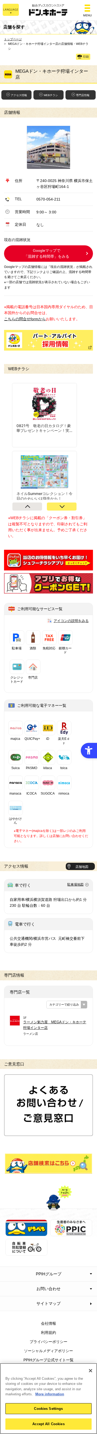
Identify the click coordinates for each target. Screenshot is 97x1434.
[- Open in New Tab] (48, 567)
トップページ (13, 39)
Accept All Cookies (48, 1424)
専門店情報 (82, 95)
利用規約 (48, 1332)
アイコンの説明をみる (71, 621)
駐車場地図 (75, 884)
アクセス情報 (19, 95)
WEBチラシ (51, 95)
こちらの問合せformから (25, 319)
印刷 (86, 57)
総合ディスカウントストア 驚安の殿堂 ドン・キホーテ (48, 10)
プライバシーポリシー (48, 1342)
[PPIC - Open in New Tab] (71, 1233)
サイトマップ (48, 1303)
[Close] (90, 1371)
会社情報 (48, 1323)
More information (49, 1394)
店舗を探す (48, 1163)
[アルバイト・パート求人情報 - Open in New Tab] (48, 340)
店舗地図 (81, 867)
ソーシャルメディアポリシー (48, 1351)
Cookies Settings (48, 1409)
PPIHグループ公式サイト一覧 (48, 1360)
